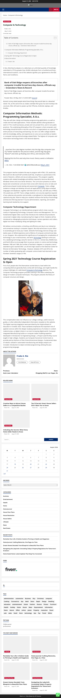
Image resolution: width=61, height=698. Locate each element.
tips (35, 613)
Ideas (30, 607)
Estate (26, 604)
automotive (19, 598)
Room (51, 610)
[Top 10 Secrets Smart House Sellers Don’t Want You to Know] (44, 392)
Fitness (46, 604)
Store (21, 613)
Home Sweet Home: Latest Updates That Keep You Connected (22, 554)
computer (49, 598)
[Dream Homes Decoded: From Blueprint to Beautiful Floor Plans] (16, 671)
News (5, 525)
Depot (38, 601)
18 (15, 464)
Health (5, 502)
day (22, 601)
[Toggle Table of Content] (54, 37)
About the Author (10, 58)
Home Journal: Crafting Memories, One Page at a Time (20, 542)
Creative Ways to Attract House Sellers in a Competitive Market (14, 404)
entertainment (17, 604)
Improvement (38, 607)
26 (23, 467)
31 (7, 471)
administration (9, 598)
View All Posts (35, 362)
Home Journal (7, 509)
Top (39, 613)
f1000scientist (7, 624)
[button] (3, 9)
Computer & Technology (34, 270)
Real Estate (6, 528)
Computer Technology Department (17, 53)
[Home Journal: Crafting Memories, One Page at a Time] (44, 645)
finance (39, 604)
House (25, 607)
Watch (56, 9)
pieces (30, 610)
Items (6, 610)
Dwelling (51, 601)
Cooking (6, 601)
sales (10, 613)
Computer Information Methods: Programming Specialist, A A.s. (24, 50)
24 (7, 467)
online (24, 610)
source (34, 98)
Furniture (53, 604)
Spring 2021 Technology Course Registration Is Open (21, 56)
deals (27, 601)
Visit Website (22, 362)
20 (30, 464)
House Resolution (8, 515)
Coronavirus (15, 601)
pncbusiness (7, 626)
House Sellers (7, 21)
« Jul (4, 474)
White (50, 613)
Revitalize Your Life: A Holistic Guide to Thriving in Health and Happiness (26, 539)
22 (46, 464)
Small (15, 613)
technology (28, 613)
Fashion (32, 604)
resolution (44, 610)
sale (5, 613)
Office (18, 610)
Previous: (10, 372)
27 (30, 467)
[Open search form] (47, 9)
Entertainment (8, 499)
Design (44, 601)
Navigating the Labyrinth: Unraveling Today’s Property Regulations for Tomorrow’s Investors (41, 685)
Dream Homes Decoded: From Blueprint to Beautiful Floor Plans (23, 545)
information (49, 607)
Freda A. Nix (7, 28)
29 (46, 467)
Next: (47, 372)
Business (28, 598)
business (6, 496)
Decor (32, 601)
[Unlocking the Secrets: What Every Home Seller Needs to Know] (16, 419)
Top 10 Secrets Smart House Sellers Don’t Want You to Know (43, 404)
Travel (44, 613)
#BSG (7, 160)
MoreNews (29, 696)
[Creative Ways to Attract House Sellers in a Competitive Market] (16, 392)
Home (5, 506)
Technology (37, 237)
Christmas (40, 598)
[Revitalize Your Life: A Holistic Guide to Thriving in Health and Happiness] (16, 645)
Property (36, 610)
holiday (12, 607)
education (7, 604)
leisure (12, 610)
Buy (34, 598)
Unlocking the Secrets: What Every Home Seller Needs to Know (15, 431)
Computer (41, 186)
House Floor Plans (9, 512)
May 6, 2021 (45, 165)
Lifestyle (5, 522)
